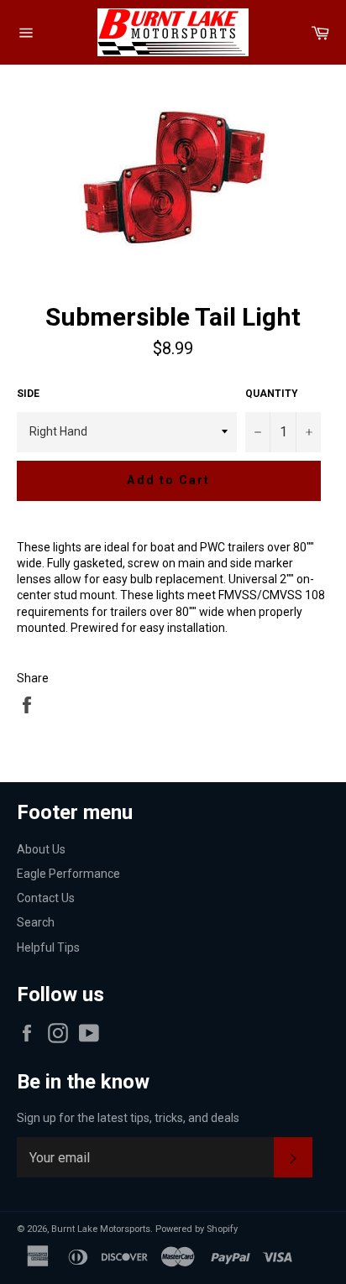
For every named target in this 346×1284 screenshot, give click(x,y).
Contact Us (46, 898)
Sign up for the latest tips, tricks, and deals (128, 1118)
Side (28, 393)
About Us (41, 849)
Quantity (271, 393)
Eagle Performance (68, 873)
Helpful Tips (48, 947)
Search (36, 922)
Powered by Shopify (196, 1229)
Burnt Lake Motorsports (100, 1229)
